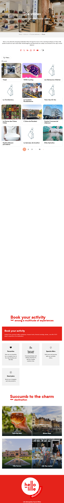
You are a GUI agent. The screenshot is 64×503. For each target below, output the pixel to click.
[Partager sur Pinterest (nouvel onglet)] (34, 50)
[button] (42, 50)
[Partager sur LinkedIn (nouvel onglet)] (27, 50)
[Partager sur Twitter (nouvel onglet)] (24, 50)
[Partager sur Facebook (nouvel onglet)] (21, 50)
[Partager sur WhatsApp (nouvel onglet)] (31, 50)
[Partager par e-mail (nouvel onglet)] (37, 50)
